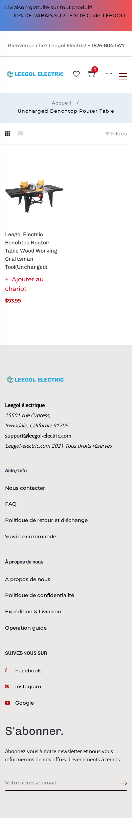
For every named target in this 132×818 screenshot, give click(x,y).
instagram (28, 686)
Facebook (28, 670)
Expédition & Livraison (33, 611)
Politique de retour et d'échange (46, 520)
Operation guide (26, 628)
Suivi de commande (30, 536)
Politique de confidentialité (39, 595)
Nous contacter (25, 488)
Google (24, 703)
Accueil (62, 103)
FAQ (11, 504)
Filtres (118, 133)
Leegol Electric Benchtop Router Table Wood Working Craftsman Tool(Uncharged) (31, 250)
